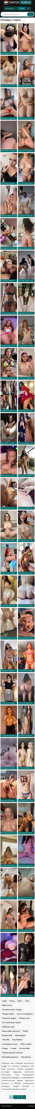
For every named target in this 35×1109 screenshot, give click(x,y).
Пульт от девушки (25, 1014)
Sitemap (31, 1106)
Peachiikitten (17, 1040)
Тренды (21, 8)
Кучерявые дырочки (10, 1057)
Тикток (19, 2)
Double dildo (7, 1035)
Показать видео (9, 1018)
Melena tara (7, 1005)
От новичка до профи (11, 1022)
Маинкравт (20, 1035)
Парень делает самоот (12, 1053)
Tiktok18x (5, 1040)
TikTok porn (6, 1106)
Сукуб (4, 1001)
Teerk (20, 1001)
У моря (13, 1048)
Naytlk (25, 1031)
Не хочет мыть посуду (11, 1009)
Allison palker (26, 1044)
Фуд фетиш (26, 1057)
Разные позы (24, 1018)
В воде (5, 1048)
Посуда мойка (8, 1014)
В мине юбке (24, 1048)
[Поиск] (30, 14)
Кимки (12, 1001)
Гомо (27, 1001)
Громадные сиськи (10, 1044)
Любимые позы (8, 1027)
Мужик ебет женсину (11, 1031)
